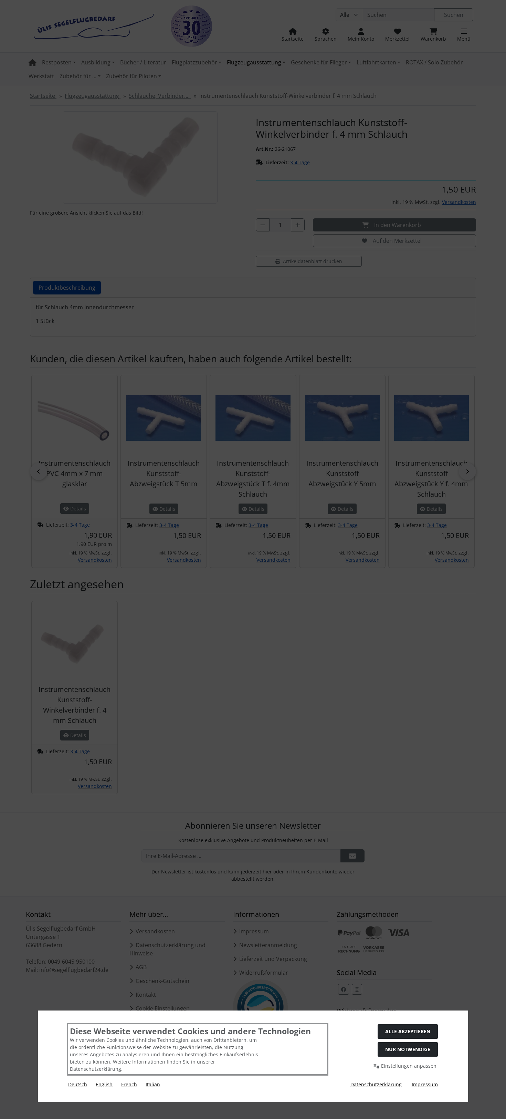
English (104, 1084)
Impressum (425, 1084)
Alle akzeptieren (407, 1031)
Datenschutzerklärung (376, 1084)
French (129, 1084)
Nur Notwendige (407, 1049)
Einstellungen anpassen (408, 1066)
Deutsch (77, 1084)
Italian (153, 1084)
